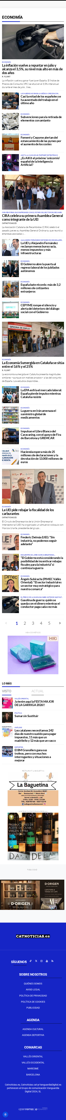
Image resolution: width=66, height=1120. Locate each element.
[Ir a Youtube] (47, 961)
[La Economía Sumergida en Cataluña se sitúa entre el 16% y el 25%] (33, 339)
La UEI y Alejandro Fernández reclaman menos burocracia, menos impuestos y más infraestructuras (39, 248)
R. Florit (6, 77)
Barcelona (33, 1074)
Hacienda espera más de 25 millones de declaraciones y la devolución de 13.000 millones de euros (42, 457)
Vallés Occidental (33, 1062)
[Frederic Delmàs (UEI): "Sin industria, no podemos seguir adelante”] (10, 541)
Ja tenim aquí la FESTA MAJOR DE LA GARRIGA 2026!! (34, 703)
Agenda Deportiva (33, 1035)
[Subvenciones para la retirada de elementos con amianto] (10, 121)
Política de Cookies (33, 1001)
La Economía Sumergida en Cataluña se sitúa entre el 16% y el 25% (33, 364)
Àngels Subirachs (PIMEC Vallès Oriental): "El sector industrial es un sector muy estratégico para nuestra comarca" (41, 584)
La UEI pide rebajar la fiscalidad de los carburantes (28, 512)
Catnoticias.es (9, 223)
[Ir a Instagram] (41, 961)
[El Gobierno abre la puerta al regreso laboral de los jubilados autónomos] (10, 268)
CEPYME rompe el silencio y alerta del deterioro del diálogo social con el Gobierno (40, 308)
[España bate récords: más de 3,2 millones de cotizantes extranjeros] (10, 289)
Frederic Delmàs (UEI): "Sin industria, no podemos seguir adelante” (39, 540)
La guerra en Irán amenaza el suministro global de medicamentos (38, 414)
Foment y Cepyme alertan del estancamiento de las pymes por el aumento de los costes (41, 141)
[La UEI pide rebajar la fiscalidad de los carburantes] (33, 486)
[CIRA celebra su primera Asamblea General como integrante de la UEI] (33, 192)
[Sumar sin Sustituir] (7, 717)
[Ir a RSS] (52, 961)
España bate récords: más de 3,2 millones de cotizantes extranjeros (40, 288)
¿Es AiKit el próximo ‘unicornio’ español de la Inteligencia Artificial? (40, 161)
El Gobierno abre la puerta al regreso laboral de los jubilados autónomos (40, 267)
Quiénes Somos (33, 983)
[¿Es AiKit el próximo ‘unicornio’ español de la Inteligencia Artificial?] (10, 162)
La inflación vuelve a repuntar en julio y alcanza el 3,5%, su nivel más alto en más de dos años (32, 69)
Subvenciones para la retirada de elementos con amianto (41, 118)
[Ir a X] (36, 961)
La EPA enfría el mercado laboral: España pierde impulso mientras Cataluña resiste (41, 393)
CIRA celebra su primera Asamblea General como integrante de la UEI (32, 217)
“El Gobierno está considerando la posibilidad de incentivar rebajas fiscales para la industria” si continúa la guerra (42, 563)
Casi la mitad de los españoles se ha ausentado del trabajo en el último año (41, 99)
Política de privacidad (33, 995)
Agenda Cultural (33, 1029)
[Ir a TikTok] (30, 961)
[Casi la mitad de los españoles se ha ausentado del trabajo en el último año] (10, 100)
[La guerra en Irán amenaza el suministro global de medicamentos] (10, 415)
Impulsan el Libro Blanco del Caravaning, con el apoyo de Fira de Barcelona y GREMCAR (41, 434)
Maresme (33, 1068)
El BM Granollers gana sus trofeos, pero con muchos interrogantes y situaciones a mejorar (33, 755)
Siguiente (60, 623)
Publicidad (33, 1007)
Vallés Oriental (33, 1056)
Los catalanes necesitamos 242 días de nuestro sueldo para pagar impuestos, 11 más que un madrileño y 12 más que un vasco (35, 735)
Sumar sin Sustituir (26, 716)
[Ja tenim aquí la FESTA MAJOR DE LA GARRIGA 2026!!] (7, 703)
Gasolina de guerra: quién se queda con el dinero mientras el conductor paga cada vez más (40, 603)
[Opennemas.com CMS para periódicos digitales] (33, 1109)
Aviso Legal (33, 989)
